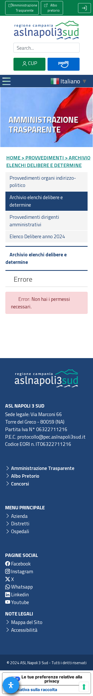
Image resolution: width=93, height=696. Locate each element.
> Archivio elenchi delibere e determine (48, 161)
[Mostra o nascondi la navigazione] (6, 81)
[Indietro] (8, 279)
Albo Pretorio (24, 476)
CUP (32, 63)
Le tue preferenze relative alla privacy (51, 679)
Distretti (19, 523)
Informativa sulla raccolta (31, 689)
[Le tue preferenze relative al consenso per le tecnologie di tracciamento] (84, 687)
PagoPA (63, 70)
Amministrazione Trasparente (24, 8)
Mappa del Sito (26, 622)
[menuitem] (46, 181)
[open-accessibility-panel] (11, 685)
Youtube (19, 602)
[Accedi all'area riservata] (84, 8)
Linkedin (19, 594)
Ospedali (19, 531)
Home (13, 157)
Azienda (19, 516)
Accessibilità (23, 630)
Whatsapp (21, 586)
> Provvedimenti (42, 157)
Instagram (21, 571)
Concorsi (19, 483)
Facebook (20, 563)
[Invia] (73, 47)
